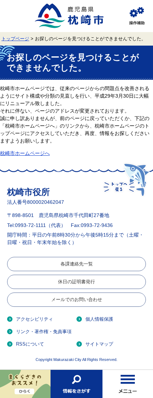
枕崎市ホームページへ (25, 153)
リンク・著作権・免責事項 (44, 331)
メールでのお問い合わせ (76, 299)
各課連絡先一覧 (76, 264)
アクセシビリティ (34, 319)
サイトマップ (99, 344)
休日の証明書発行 (76, 281)
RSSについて (30, 344)
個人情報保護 (99, 319)
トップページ (15, 38)
